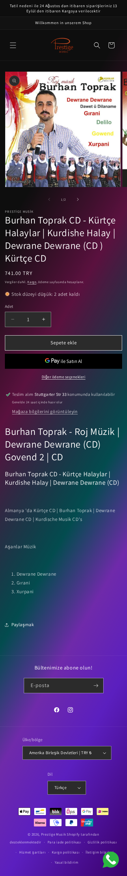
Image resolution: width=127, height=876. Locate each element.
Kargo (31, 282)
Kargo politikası (65, 852)
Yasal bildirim (66, 862)
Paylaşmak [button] (22, 624)
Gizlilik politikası (102, 842)
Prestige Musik (53, 834)
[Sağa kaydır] (78, 199)
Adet (9, 306)
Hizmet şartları (32, 852)
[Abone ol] (96, 685)
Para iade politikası (64, 842)
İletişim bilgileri (100, 852)
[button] (13, 45)
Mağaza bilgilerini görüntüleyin (45, 411)
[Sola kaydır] (49, 199)
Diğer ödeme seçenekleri (64, 376)
